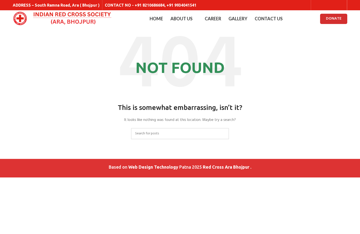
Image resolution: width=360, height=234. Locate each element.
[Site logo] (20, 19)
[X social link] (323, 5)
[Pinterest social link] (341, 5)
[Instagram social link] (329, 5)
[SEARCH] (223, 133)
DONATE (333, 18)
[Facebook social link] (316, 5)
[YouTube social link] (335, 5)
